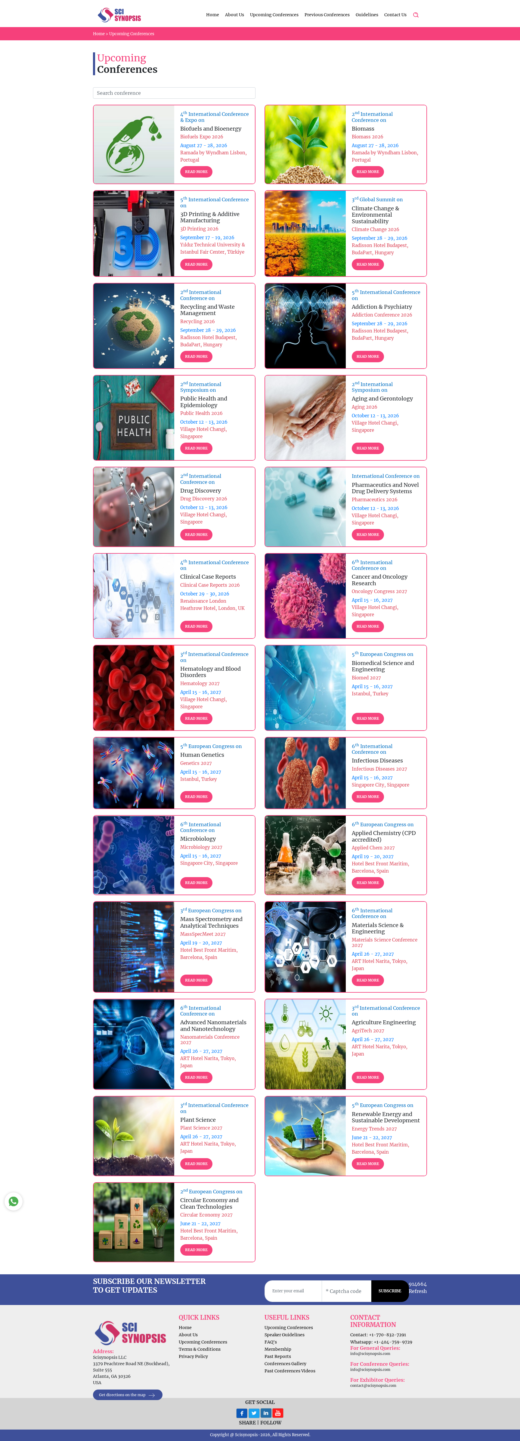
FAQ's (271, 1342)
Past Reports (278, 1356)
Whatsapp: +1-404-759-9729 (381, 1342)
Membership (278, 1349)
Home (212, 14)
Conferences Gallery (285, 1363)
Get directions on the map (123, 1395)
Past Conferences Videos (290, 1371)
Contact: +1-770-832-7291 (378, 1334)
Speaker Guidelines (285, 1334)
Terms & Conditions (200, 1349)
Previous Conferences (327, 14)
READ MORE (196, 171)
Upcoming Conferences (274, 14)
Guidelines (367, 14)
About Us (234, 14)
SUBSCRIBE (390, 1291)
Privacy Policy (193, 1356)
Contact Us (395, 14)
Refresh (418, 1291)
